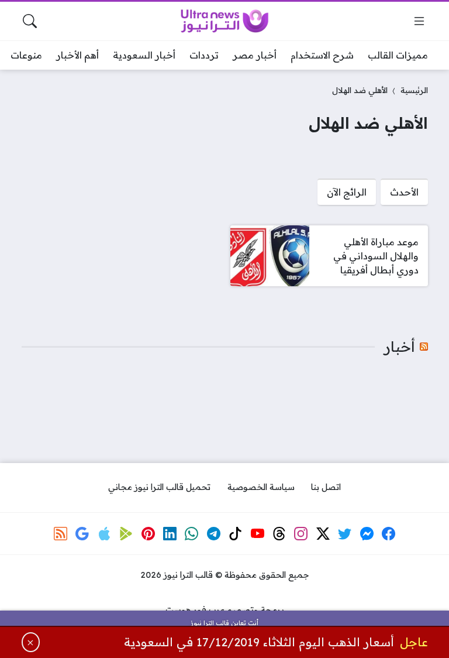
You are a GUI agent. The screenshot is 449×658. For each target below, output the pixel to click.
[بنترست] (148, 533)
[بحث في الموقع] (30, 21)
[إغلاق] (31, 642)
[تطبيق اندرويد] (126, 533)
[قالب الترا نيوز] (224, 21)
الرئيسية (414, 90)
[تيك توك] (235, 533)
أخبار (399, 346)
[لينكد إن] (170, 533)
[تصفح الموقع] (419, 21)
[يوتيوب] (257, 533)
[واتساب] (191, 533)
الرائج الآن (347, 192)
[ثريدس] (279, 533)
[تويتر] (345, 533)
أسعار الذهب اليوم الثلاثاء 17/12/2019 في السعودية (259, 642)
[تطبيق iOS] (104, 533)
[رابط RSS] (60, 533)
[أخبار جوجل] (82, 533)
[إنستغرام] (301, 533)
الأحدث (404, 192)
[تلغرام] (213, 533)
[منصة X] (323, 533)
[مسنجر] (366, 533)
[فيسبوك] (388, 533)
